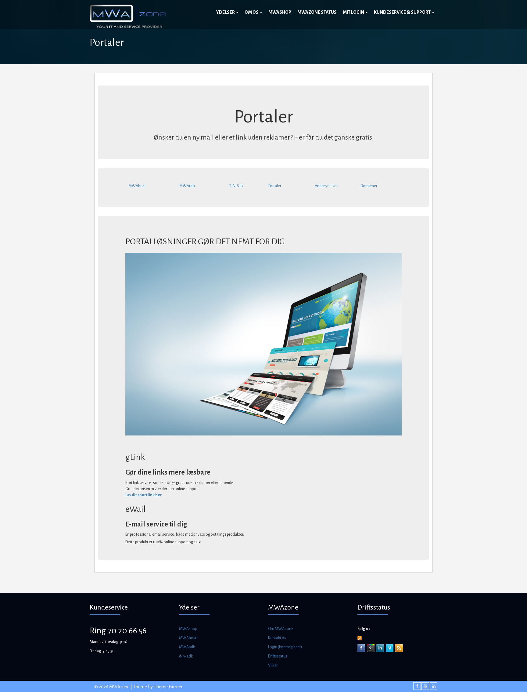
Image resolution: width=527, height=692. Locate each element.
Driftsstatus (277, 656)
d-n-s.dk (186, 656)
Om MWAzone (280, 629)
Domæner (368, 186)
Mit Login (354, 12)
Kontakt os (277, 638)
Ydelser (225, 12)
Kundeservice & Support (402, 12)
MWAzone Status (317, 12)
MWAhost (137, 186)
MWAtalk (187, 186)
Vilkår (273, 665)
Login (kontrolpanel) (285, 647)
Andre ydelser (326, 186)
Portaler (274, 186)
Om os (252, 12)
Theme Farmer (168, 686)
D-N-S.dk (236, 186)
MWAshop (279, 12)
